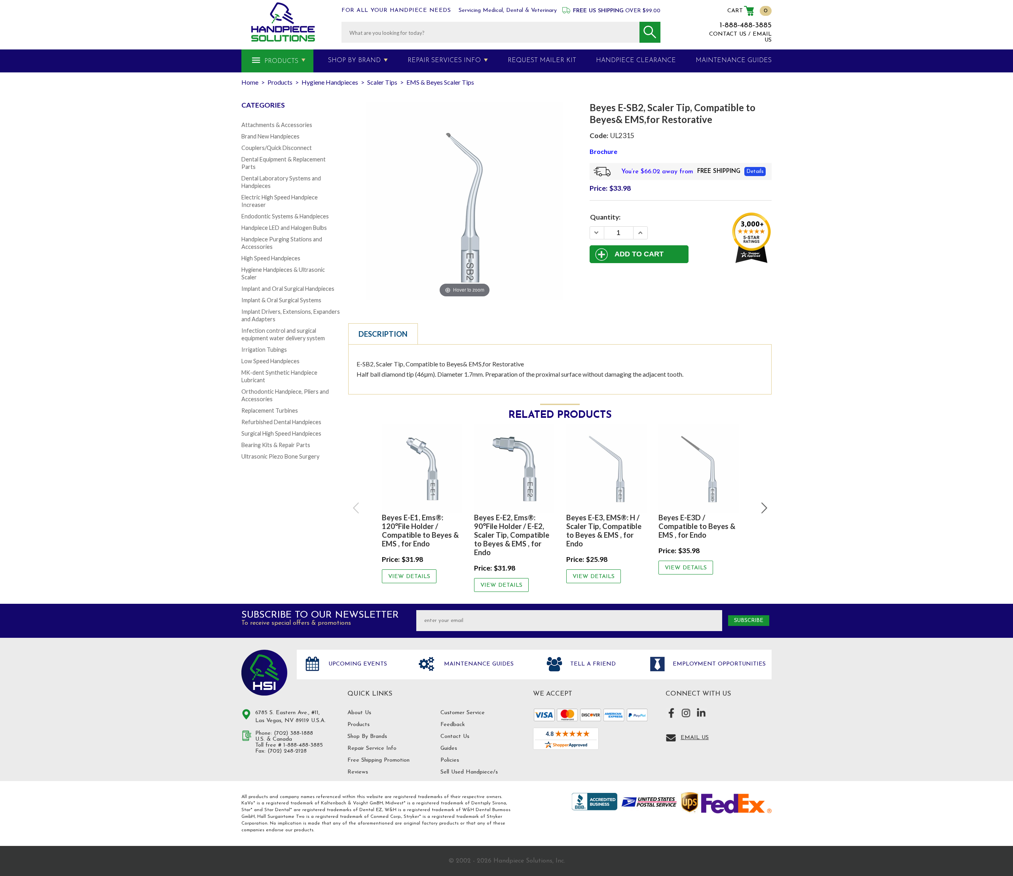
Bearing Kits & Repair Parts (275, 445)
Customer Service (462, 713)
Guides (448, 748)
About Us (359, 713)
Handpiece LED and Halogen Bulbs (284, 227)
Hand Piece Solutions (264, 673)
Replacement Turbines (269, 410)
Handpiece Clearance (636, 60)
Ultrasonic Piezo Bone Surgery (280, 456)
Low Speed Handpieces (270, 361)
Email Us (695, 738)
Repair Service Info (371, 748)
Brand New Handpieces (270, 136)
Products (281, 61)
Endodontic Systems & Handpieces (285, 216)
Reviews (357, 772)
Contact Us (454, 736)
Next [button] (763, 508)
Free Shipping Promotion (378, 760)
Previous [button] (356, 508)
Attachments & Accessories (276, 124)
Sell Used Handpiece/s (469, 772)
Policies (449, 760)
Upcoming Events (356, 664)
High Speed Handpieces (270, 258)
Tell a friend (592, 664)
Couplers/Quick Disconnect (276, 147)
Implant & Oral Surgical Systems (281, 300)
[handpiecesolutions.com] (283, 22)
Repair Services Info (444, 60)
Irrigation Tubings (264, 349)
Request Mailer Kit (542, 60)
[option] (422, 503)
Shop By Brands (367, 736)
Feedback (452, 725)
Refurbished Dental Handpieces (281, 422)
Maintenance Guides (478, 664)
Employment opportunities (718, 664)
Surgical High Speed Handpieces (281, 433)
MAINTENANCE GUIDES (734, 60)
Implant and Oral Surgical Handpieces (287, 288)
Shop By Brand (354, 60)
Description (383, 334)
